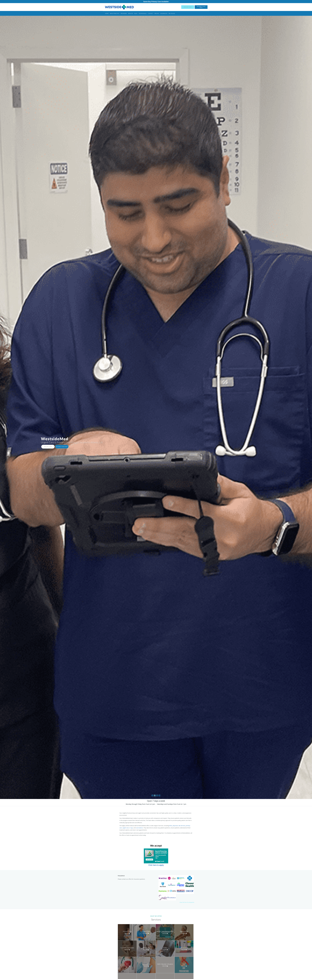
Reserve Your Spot (163, 417)
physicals (175, 825)
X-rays (131, 828)
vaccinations (139, 828)
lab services (182, 825)
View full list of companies (187, 902)
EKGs (170, 825)
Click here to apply (156, 865)
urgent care (125, 828)
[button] (152, 795)
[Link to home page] (117, 7)
